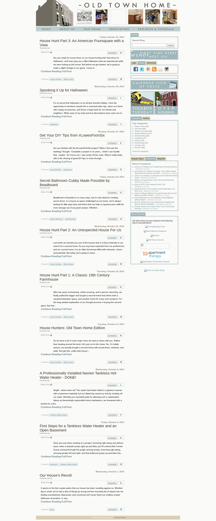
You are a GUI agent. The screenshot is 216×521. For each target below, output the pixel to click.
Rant (52, 509)
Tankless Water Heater (58, 415)
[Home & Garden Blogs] (154, 270)
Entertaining (141, 143)
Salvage (140, 145)
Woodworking (70, 219)
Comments (112, 52)
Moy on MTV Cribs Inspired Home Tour (150, 185)
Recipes (140, 148)
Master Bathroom (56, 219)
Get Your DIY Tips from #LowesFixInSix (72, 135)
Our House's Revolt (56, 475)
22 (121, 287)
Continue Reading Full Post (56, 71)
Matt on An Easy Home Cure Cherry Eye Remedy (155, 181)
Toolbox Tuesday (143, 131)
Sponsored (67, 169)
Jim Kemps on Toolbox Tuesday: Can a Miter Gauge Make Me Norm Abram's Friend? (156, 172)
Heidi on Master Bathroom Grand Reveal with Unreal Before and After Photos (156, 194)
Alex (48, 48)
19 (121, 438)
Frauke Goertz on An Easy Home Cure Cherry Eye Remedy (154, 208)
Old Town (140, 129)
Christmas (140, 138)
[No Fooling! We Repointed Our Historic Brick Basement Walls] (152, 16)
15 (121, 483)
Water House (68, 79)
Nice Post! (46, 52)
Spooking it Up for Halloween (64, 90)
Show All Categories (140, 151)
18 (121, 53)
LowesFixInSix (55, 169)
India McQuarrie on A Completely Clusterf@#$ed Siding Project (154, 199)
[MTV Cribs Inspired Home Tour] (84, 16)
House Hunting (55, 79)
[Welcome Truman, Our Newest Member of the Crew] (118, 16)
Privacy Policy (120, 518)
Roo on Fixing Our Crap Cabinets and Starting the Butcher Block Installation (154, 203)
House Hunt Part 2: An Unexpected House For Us (80, 230)
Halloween (54, 124)
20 (121, 238)
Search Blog (138, 40)
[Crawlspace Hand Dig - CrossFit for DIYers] (101, 16)
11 (121, 143)
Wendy (49, 93)
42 (121, 336)
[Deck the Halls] (169, 16)
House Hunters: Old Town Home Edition (72, 328)
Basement (53, 464)
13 (121, 192)
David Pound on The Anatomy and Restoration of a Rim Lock (155, 190)
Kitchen (139, 141)
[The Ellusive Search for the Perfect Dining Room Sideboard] (135, 16)
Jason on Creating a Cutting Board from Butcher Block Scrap (156, 177)
